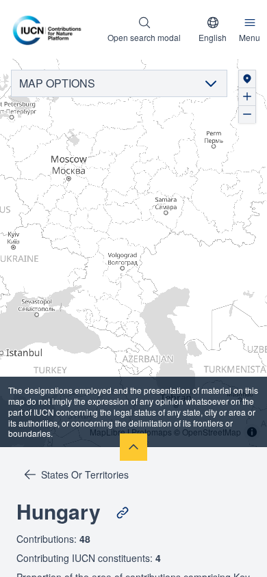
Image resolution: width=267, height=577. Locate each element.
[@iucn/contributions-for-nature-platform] (50, 29)
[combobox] (213, 29)
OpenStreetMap (211, 432)
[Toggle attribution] (252, 432)
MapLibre (107, 432)
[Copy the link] (123, 513)
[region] (133, 253)
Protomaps (151, 432)
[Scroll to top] (133, 447)
